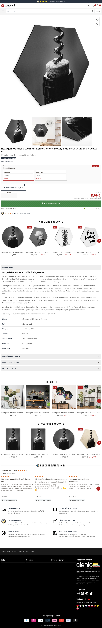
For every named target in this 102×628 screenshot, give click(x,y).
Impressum (5, 551)
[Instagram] (78, 593)
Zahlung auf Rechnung (68, 532)
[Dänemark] (89, 606)
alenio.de (79, 571)
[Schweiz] (92, 606)
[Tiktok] (91, 593)
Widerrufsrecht (30, 551)
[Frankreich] (80, 606)
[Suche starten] (92, 11)
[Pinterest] (82, 593)
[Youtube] (86, 593)
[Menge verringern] (3, 195)
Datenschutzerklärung (17, 551)
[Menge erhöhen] (15, 195)
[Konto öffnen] (88, 5)
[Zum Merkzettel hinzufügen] (97, 19)
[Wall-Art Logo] (8, 5)
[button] (51, 66)
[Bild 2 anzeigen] (46, 131)
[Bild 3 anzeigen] (77, 131)
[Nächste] (99, 241)
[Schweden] (98, 606)
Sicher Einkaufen (14, 520)
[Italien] (83, 606)
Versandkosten (14, 508)
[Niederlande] (86, 606)
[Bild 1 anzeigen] (16, 131)
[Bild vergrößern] (97, 24)
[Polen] (77, 608)
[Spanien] (95, 606)
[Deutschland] (77, 606)
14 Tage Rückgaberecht (68, 508)
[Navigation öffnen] (3, 11)
